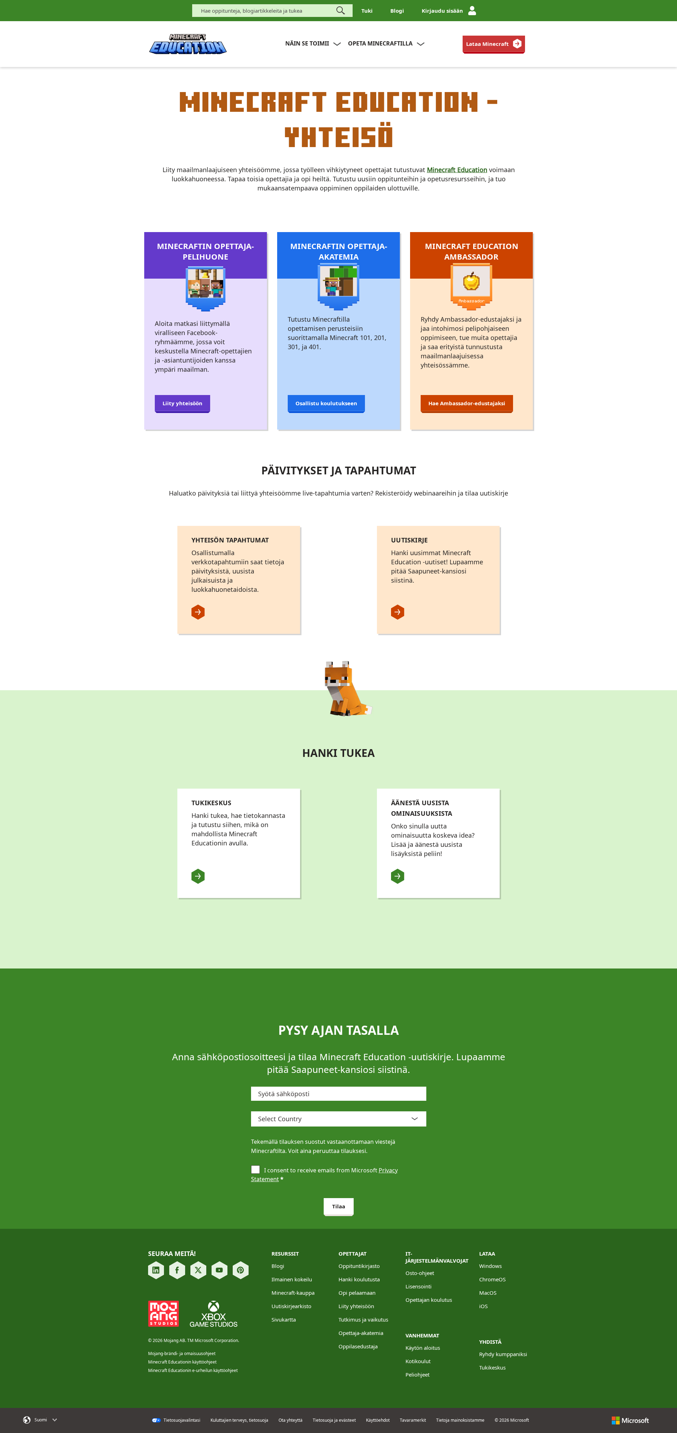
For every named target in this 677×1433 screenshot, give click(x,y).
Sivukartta (284, 1319)
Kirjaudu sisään (442, 10)
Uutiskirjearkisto (291, 1306)
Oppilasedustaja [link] (358, 1346)
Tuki (367, 10)
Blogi (397, 10)
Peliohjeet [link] (417, 1374)
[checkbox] (255, 1170)
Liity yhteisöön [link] (356, 1306)
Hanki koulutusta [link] (359, 1279)
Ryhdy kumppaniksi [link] (503, 1354)
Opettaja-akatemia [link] (360, 1332)
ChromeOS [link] (492, 1279)
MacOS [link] (487, 1292)
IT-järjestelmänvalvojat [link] (437, 1257)
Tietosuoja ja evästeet (334, 1420)
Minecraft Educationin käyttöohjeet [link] (182, 1362)
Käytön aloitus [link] (422, 1347)
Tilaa (338, 1206)
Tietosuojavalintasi (181, 1420)
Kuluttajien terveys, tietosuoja (239, 1420)
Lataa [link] (487, 1253)
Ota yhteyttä (291, 1420)
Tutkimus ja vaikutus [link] (363, 1319)
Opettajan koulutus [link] (428, 1299)
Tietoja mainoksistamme (460, 1420)
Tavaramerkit (413, 1420)
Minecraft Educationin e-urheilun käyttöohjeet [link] (193, 1370)
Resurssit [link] (285, 1253)
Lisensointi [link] (418, 1286)
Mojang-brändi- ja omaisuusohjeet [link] (181, 1353)
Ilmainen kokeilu (292, 1279)
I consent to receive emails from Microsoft (324, 1174)
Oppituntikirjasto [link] (359, 1265)
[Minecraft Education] (188, 44)
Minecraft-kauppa (293, 1292)
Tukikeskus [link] (492, 1367)
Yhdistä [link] (490, 1341)
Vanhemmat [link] (422, 1335)
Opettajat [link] (352, 1253)
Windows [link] (490, 1265)
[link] (494, 44)
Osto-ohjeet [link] (419, 1272)
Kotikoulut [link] (418, 1361)
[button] (68, 1420)
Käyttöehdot (378, 1420)
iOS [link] (483, 1306)
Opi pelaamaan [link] (357, 1292)
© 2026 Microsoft (512, 1420)
